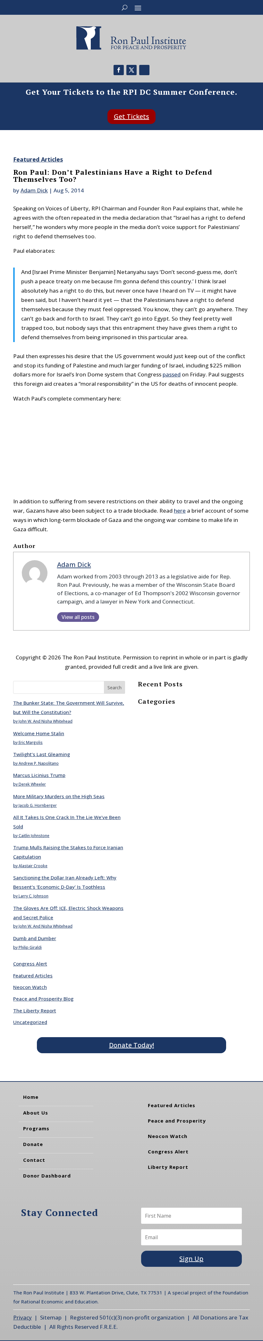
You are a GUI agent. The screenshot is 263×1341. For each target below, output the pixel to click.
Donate (33, 1144)
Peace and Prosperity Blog (43, 998)
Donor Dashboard (47, 1175)
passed (172, 374)
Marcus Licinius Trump (39, 775)
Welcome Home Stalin (38, 733)
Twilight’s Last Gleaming (41, 754)
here (180, 510)
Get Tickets (131, 116)
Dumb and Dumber (34, 938)
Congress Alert (30, 963)
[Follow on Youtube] (144, 70)
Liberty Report (168, 1167)
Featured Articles (38, 159)
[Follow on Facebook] (119, 70)
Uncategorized (30, 1022)
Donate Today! (131, 1045)
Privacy (22, 1317)
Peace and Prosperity (177, 1120)
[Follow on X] (131, 70)
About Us (35, 1112)
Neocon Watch (30, 987)
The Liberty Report (34, 1010)
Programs (36, 1128)
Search (114, 687)
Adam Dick (34, 190)
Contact (34, 1160)
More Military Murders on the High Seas (59, 796)
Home (30, 1097)
